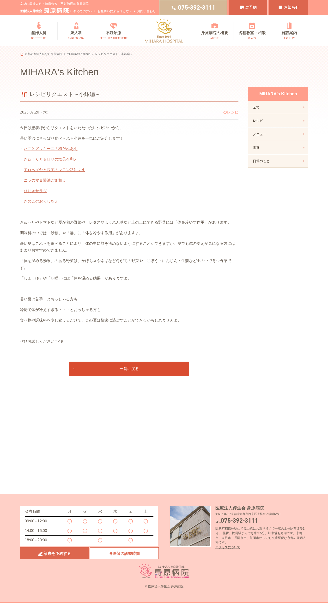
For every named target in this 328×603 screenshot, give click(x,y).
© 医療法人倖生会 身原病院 (164, 586)
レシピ (258, 121)
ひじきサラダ (35, 191)
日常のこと (261, 161)
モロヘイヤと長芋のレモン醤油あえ (54, 170)
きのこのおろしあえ (41, 201)
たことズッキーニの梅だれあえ (51, 149)
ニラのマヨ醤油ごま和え (45, 180)
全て (256, 107)
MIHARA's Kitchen (79, 54)
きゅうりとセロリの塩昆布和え (51, 159)
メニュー (259, 134)
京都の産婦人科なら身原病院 (43, 54)
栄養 (256, 147)
